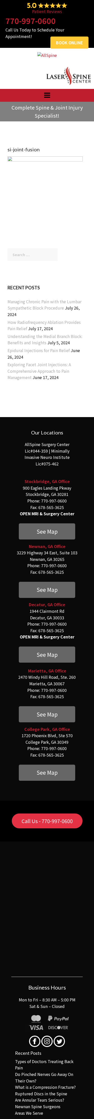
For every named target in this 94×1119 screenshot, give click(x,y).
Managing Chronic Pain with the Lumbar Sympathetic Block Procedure (44, 304)
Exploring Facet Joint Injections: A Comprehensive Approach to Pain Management (39, 370)
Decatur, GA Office (47, 597)
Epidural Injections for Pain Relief (39, 350)
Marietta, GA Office (47, 660)
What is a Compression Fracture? (45, 1069)
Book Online (69, 43)
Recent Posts (28, 1035)
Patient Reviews (47, 11)
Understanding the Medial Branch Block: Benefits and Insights (45, 339)
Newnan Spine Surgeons (37, 1088)
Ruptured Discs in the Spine (41, 1075)
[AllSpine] (47, 55)
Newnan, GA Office (47, 542)
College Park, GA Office (47, 714)
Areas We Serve (29, 1095)
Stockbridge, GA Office (47, 481)
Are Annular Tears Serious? (39, 1082)
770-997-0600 (31, 20)
